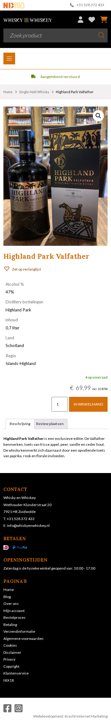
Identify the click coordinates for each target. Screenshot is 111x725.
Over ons (11, 603)
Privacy (9, 659)
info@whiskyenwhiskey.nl (28, 525)
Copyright (11, 666)
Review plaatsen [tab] (50, 423)
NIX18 (8, 680)
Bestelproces (14, 617)
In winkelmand (88, 404)
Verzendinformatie (19, 631)
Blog (7, 596)
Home (8, 92)
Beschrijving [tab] (20, 423)
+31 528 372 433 (90, 5)
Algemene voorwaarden (23, 638)
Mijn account (14, 610)
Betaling (10, 624)
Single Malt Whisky (34, 92)
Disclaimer (12, 652)
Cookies (10, 645)
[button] (98, 115)
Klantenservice (16, 673)
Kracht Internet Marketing (86, 716)
